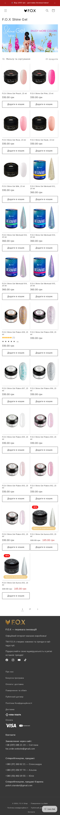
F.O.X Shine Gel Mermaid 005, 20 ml (43, 285)
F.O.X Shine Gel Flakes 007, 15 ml (15, 389)
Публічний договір (14, 697)
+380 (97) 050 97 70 (16, 770)
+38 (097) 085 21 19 (15, 745)
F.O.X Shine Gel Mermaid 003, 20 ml (43, 236)
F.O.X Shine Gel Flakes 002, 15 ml (43, 487)
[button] (6, 11)
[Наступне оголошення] (55, 3)
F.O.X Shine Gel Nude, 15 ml (42, 140)
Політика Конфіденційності (19, 703)
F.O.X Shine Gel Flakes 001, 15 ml (15, 535)
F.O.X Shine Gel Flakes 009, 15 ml (15, 333)
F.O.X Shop (23, 803)
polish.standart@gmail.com (19, 785)
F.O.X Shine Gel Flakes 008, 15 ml (43, 333)
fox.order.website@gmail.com (20, 749)
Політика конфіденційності (17, 808)
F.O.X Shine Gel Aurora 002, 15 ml (15, 584)
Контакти (31, 812)
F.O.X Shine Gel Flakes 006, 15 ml (43, 389)
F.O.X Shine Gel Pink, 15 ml (41, 93)
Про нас (10, 672)
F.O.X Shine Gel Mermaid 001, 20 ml (43, 187)
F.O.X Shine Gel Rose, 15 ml (14, 140)
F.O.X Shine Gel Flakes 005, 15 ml (15, 438)
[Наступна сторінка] (37, 609)
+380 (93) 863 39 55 (16, 776)
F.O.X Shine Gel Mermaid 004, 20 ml (14, 285)
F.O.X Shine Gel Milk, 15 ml (13, 186)
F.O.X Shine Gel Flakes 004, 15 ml (43, 438)
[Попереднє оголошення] (5, 3)
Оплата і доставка (14, 684)
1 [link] (22, 609)
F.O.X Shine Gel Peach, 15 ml (14, 93)
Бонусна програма (15, 678)
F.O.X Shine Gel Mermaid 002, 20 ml (14, 236)
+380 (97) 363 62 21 (16, 764)
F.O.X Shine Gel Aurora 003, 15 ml (43, 535)
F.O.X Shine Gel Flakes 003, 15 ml (15, 487)
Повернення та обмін (16, 690)
